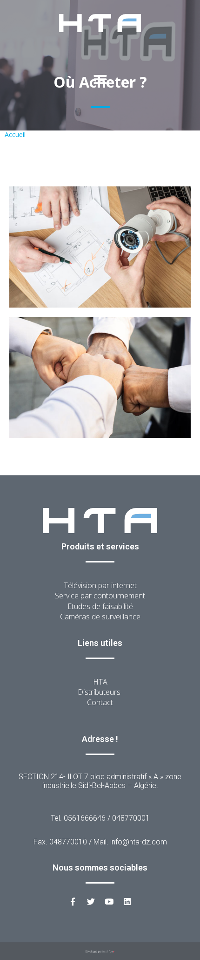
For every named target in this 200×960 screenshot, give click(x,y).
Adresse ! (100, 739)
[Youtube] (109, 902)
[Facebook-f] (73, 902)
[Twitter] (91, 902)
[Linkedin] (127, 902)
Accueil (15, 134)
